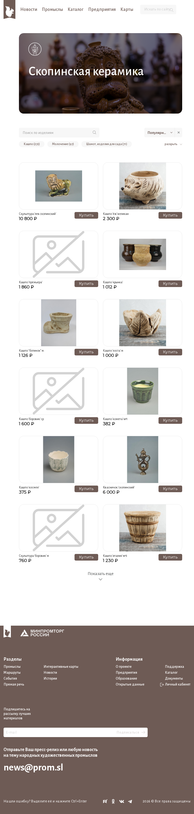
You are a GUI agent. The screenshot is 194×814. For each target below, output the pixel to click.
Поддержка (174, 666)
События (10, 678)
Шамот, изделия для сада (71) (106, 144)
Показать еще (101, 573)
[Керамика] (34, 49)
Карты (126, 9)
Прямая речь (14, 684)
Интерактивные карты (61, 666)
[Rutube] (105, 802)
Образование (126, 678)
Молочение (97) (63, 144)
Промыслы (52, 9)
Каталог (76, 9)
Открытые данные (130, 684)
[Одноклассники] (113, 802)
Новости (28, 9)
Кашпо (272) (32, 144)
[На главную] (9, 9)
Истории (50, 678)
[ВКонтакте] (122, 802)
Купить (86, 215)
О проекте (124, 666)
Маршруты (12, 672)
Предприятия (102, 9)
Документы (174, 678)
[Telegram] (130, 802)
